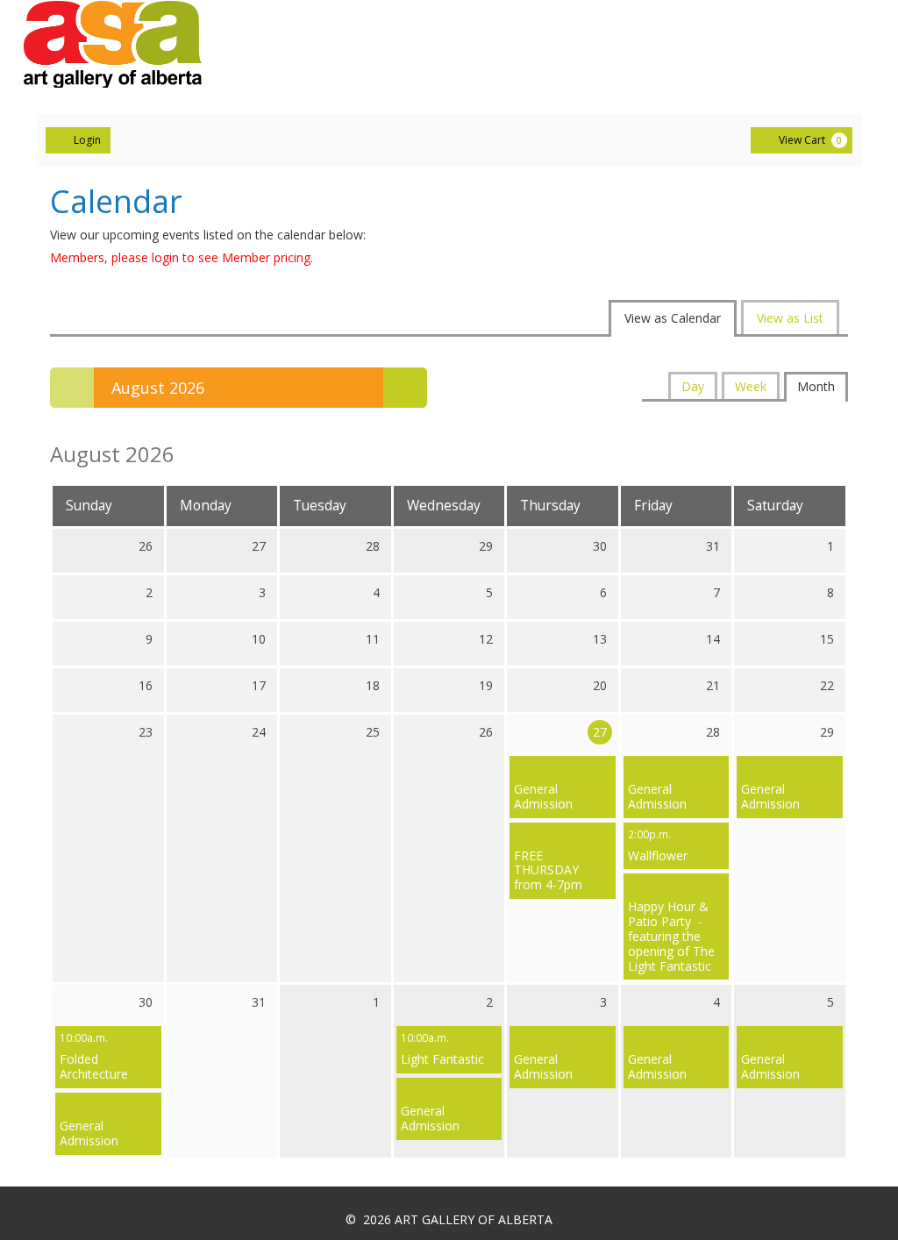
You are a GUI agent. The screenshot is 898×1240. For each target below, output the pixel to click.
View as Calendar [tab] (672, 318)
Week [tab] (750, 386)
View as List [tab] (790, 318)
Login (87, 139)
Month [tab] (816, 386)
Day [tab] (692, 386)
